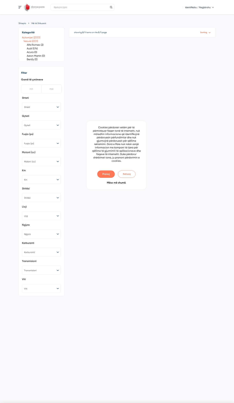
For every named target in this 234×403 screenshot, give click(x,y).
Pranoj (106, 174)
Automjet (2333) (31, 37)
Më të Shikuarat (39, 23)
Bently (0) (32, 59)
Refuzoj (127, 174)
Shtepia (22, 23)
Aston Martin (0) (36, 55)
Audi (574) (32, 48)
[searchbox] (42, 107)
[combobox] (41, 107)
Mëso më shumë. (116, 182)
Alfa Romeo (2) (35, 44)
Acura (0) (32, 52)
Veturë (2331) (31, 41)
